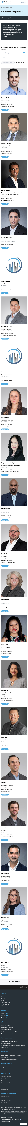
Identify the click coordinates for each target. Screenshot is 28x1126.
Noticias (3, 1087)
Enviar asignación (5, 1025)
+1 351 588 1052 (8, 288)
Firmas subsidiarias (6, 1029)
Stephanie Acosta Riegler (8, 463)
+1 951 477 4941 (8, 789)
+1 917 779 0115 (8, 150)
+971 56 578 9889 (8, 651)
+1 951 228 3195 (8, 744)
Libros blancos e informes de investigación (11, 1055)
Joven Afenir (4, 828)
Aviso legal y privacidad (7, 1027)
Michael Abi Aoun (6, 143)
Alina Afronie (5, 917)
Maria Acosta (5, 417)
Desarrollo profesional (6, 1078)
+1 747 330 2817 (8, 515)
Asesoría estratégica (6, 1043)
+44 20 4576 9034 (9, 333)
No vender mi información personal (9, 1033)
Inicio (3, 43)
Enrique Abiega (5, 190)
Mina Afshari (4, 963)
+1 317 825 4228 (8, 606)
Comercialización (5, 1121)
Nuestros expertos (5, 1081)
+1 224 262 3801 (8, 698)
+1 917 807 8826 (8, 151)
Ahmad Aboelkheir (6, 237)
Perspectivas (4, 1057)
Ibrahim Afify (5, 873)
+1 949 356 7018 (9, 104)
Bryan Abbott (5, 98)
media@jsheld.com (5, 1096)
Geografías (4, 1067)
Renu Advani (4, 690)
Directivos (3, 1085)
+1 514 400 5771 (8, 924)
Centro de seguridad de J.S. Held (9, 1031)
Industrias (3, 1069)
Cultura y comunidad (6, 1076)
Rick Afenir (4, 737)
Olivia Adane (4, 644)
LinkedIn (3, 1013)
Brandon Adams (5, 554)
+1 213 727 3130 (8, 469)
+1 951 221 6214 (8, 834)
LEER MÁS (5, 36)
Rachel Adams (5, 599)
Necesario (6, 1119)
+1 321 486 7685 (8, 424)
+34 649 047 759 (8, 198)
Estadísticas (16, 1119)
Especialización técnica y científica (9, 1041)
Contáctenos (4, 1089)
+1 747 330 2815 (8, 378)
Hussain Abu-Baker (6, 326)
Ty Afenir (3, 782)
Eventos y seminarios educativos (9, 1059)
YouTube (3, 1015)
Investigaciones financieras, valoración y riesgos (13, 1045)
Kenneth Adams (5, 508)
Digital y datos (4, 1047)
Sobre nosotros (10, 43)
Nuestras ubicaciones (6, 1083)
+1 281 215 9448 (8, 560)
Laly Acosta (4, 372)
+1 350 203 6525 (9, 969)
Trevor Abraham (5, 281)
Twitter (3, 1018)
